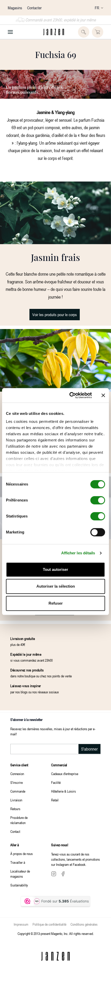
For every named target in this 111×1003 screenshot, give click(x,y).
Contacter (34, 7)
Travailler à (17, 862)
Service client (19, 765)
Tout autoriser (55, 569)
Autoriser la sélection (55, 586)
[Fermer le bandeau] (103, 395)
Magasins (15, 7)
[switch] (97, 500)
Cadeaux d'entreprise (64, 773)
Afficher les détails (78, 553)
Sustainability (19, 885)
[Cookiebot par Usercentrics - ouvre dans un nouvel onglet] (70, 395)
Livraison (16, 800)
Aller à (14, 845)
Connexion (17, 773)
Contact (15, 831)
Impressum (21, 924)
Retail (55, 800)
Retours (15, 809)
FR (97, 7)
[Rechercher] (83, 32)
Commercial (59, 765)
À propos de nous (21, 853)
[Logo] (53, 32)
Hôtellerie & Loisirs (63, 791)
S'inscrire (16, 782)
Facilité (56, 782)
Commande (17, 791)
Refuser (56, 603)
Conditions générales (84, 924)
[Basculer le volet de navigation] (10, 32)
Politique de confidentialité (49, 924)
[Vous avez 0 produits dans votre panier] (97, 32)
